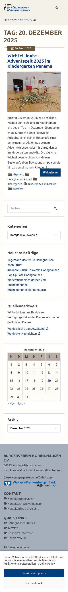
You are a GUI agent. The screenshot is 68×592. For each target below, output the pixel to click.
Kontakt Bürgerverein (21, 499)
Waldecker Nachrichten (22, 333)
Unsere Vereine (17, 538)
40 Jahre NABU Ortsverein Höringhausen (33, 270)
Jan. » (21, 403)
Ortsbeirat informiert (20, 533)
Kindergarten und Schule (42, 184)
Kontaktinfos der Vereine (23, 508)
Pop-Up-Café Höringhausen (24, 275)
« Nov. (11, 403)
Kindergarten (14, 184)
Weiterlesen (52, 174)
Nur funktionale (34, 583)
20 (49, 380)
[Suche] (55, 208)
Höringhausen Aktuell (19, 179)
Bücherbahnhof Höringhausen (26, 290)
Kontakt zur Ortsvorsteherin (25, 503)
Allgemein (18, 174)
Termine (13, 528)
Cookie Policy (46, 563)
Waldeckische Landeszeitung (26, 328)
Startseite (18, 188)
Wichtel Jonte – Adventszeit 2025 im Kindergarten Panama (29, 61)
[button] (56, 7)
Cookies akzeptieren (34, 573)
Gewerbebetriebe (18, 547)
